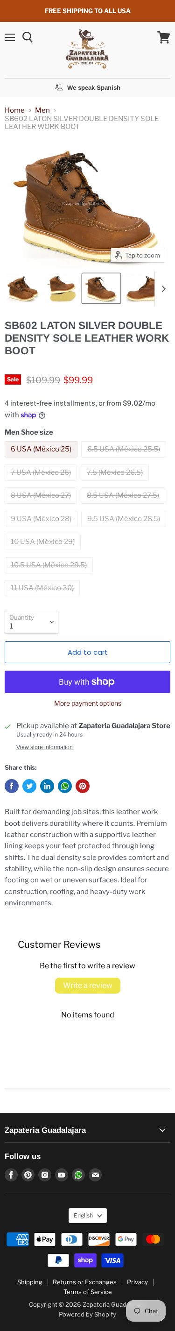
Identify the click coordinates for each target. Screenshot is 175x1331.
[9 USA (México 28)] (42, 529)
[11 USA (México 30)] (43, 598)
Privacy (137, 1282)
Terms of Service (87, 1291)
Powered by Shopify (87, 1314)
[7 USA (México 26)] (42, 483)
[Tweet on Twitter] (29, 786)
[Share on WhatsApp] (65, 786)
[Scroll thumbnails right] (161, 289)
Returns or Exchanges (85, 1282)
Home (15, 110)
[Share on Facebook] (12, 786)
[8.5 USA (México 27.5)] (124, 506)
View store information (44, 747)
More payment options (87, 703)
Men (42, 110)
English (83, 1215)
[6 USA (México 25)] (42, 460)
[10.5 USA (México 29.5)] (50, 576)
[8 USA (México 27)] (42, 506)
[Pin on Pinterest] (83, 786)
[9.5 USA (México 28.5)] (124, 529)
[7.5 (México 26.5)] (116, 483)
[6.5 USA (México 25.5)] (124, 460)
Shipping (29, 1282)
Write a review (87, 985)
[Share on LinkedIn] (47, 786)
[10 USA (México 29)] (44, 552)
